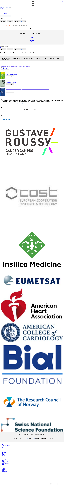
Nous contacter (4, 471)
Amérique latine (4, 454)
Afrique (3, 450)
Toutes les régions (5, 449)
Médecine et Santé (5, 461)
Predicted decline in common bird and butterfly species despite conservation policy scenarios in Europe (15, 66)
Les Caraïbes (4, 452)
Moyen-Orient (4, 455)
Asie (3, 451)
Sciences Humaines (5, 463)
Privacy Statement (18, 482)
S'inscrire (5, 13)
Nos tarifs (3, 469)
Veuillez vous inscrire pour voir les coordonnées (20, 25)
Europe (3, 453)
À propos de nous (5, 468)
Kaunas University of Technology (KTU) (12, 74)
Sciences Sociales (5, 462)
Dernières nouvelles (5, 444)
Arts (3, 464)
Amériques (4, 456)
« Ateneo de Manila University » (11, 82)
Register (32, 41)
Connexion (6, 11)
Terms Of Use (12, 482)
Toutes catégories (5, 459)
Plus (63, 1)
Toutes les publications (6, 445)
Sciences (3, 460)
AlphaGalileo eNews (5, 467)
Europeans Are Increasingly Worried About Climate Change (14, 72)
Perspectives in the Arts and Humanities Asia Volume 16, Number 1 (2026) (16, 80)
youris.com (2, 47)
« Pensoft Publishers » (4, 68)
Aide (3, 470)
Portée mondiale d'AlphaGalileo (7, 443)
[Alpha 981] (2, 8)
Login (32, 37)
